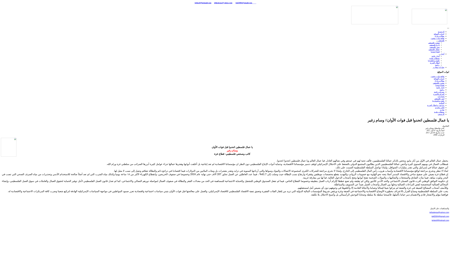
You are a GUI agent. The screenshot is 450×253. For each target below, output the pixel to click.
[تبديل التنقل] (448, 28)
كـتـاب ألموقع (439, 34)
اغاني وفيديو (439, 108)
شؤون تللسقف (434, 43)
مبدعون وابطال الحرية (435, 105)
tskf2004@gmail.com (244, 3)
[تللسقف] (437, 41)
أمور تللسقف (439, 99)
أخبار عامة (436, 56)
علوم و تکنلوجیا (434, 61)
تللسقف (441, 41)
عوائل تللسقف (434, 49)
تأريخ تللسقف (434, 45)
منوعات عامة (439, 92)
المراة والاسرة (438, 94)
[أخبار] (440, 54)
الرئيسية (441, 32)
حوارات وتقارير (438, 67)
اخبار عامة (440, 88)
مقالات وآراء (439, 81)
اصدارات (441, 96)
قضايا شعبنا (435, 52)
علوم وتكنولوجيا (438, 101)
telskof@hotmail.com (440, 220)
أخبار (442, 54)
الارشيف (441, 114)
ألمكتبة (441, 103)
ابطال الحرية (435, 63)
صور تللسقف (434, 47)
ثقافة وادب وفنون (437, 38)
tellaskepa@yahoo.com (223, 3)
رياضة (437, 65)
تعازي (442, 110)
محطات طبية (434, 58)
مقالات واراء (439, 36)
